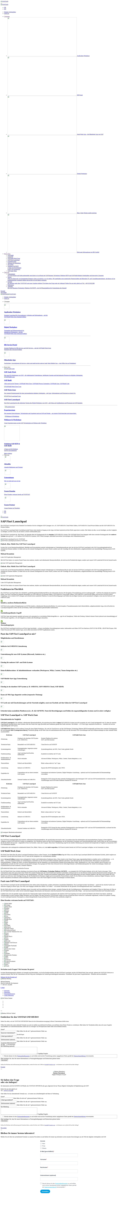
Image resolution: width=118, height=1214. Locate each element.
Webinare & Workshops (14, 263)
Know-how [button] (7, 367)
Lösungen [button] (7, 301)
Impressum (7, 990)
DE (5, 7)
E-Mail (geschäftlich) (7, 1036)
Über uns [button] (6, 455)
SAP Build (10, 255)
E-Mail (2, 987)
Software (6, 13)
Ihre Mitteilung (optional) (7, 1046)
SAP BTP (10, 257)
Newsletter (10, 264)
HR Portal (80, 95)
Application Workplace (83, 56)
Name (3, 1029)
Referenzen (11, 285)
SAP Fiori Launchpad (14, 260)
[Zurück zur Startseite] (4, 1)
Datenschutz (7, 992)
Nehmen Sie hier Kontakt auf (9, 977)
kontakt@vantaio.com (50, 1064)
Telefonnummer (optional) (8, 1039)
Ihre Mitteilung (5, 1106)
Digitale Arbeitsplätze (10, 12)
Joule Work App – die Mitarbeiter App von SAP (90, 134)
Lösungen (7, 16)
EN (5, 9)
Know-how (7, 253)
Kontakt (3, 291)
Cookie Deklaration (9, 995)
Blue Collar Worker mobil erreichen (87, 213)
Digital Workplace (82, 173)
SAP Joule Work (12, 271)
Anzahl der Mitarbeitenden (8, 1043)
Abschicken (4, 1060)
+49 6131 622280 (8, 1090)
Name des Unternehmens (8, 1033)
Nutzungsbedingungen (9, 993)
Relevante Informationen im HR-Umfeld (88, 252)
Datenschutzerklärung (80, 1056)
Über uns (6, 272)
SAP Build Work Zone (14, 258)
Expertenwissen (12, 261)
